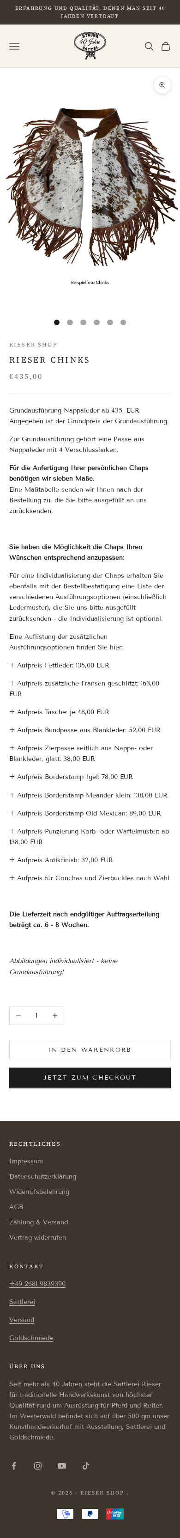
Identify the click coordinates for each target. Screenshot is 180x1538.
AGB (16, 1207)
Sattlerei (22, 1302)
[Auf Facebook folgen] (13, 1465)
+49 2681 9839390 (37, 1284)
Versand (21, 1320)
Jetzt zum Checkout (90, 1077)
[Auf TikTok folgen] (85, 1465)
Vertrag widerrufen (37, 1238)
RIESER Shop (33, 344)
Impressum (26, 1161)
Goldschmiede (31, 1338)
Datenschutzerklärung (42, 1176)
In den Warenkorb (90, 1050)
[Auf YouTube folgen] (61, 1465)
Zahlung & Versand (38, 1222)
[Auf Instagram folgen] (37, 1465)
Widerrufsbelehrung (39, 1192)
